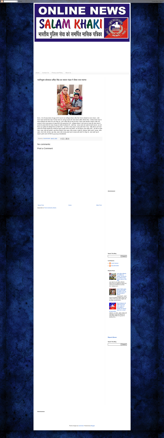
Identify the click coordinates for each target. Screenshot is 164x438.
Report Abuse (112, 337)
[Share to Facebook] (67, 139)
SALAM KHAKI (115, 265)
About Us (68, 72)
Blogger (93, 425)
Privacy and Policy (57, 72)
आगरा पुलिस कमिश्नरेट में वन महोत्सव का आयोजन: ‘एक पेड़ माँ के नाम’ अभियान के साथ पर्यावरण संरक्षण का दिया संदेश (122, 277)
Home (37, 72)
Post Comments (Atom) (50, 208)
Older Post (99, 205)
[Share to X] (65, 139)
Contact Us (45, 72)
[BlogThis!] (63, 139)
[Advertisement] (82, 55)
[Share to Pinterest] (68, 139)
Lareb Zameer (114, 263)
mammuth (81, 425)
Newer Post (41, 205)
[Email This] (61, 139)
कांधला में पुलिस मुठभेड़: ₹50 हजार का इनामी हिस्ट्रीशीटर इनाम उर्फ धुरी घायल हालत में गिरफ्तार (121, 291)
